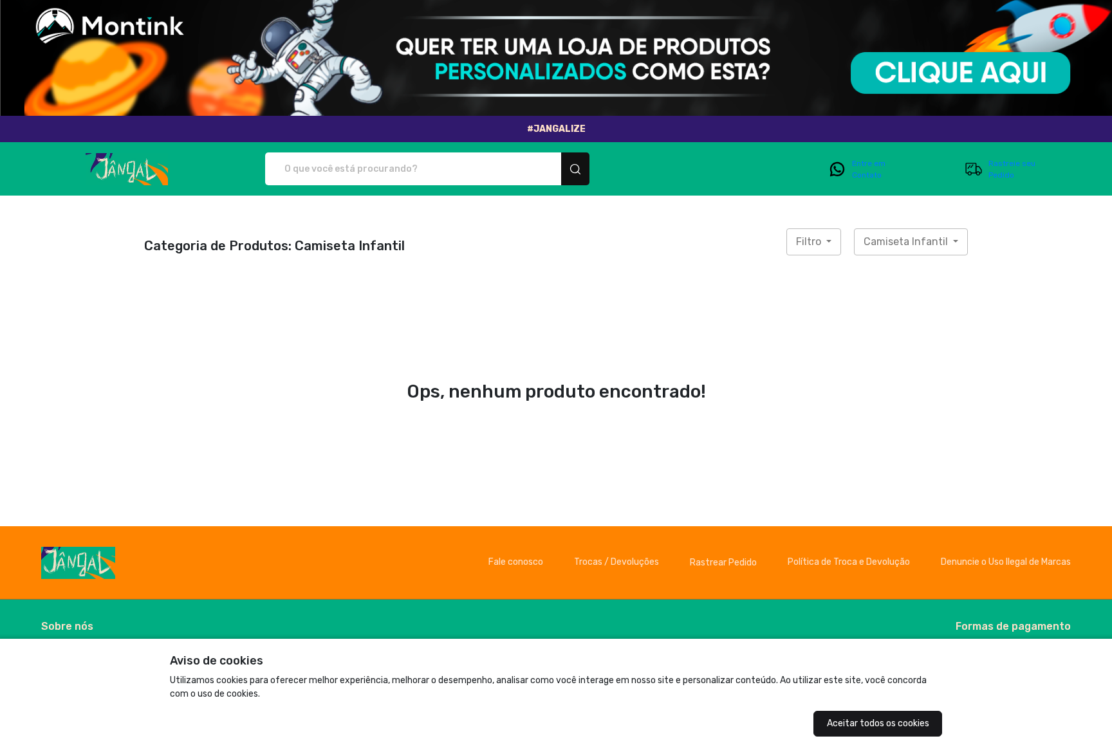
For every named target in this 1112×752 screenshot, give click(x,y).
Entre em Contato (868, 169)
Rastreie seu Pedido (1011, 169)
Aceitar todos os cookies (878, 723)
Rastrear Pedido (723, 562)
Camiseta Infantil (907, 241)
